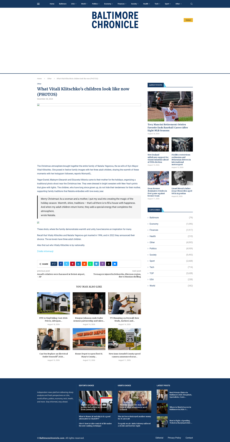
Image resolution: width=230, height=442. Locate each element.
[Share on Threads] (108, 264)
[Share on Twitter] (66, 264)
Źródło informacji (45, 251)
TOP (171, 273)
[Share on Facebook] (61, 264)
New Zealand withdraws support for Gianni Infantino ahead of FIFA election (158, 158)
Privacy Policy (174, 438)
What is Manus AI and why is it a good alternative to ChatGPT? (94, 417)
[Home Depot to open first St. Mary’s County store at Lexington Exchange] (89, 339)
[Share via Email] (114, 264)
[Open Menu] (38, 4)
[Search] (191, 4)
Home (52, 4)
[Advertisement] (115, 51)
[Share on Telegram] (96, 264)
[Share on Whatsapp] (90, 264)
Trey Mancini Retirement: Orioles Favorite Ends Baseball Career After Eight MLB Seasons (168, 127)
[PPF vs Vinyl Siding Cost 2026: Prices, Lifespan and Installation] (53, 303)
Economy (107, 4)
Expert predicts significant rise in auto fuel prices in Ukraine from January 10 (95, 407)
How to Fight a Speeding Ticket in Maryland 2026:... (181, 422)
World (83, 4)
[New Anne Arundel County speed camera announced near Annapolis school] (124, 339)
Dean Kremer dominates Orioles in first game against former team (157, 192)
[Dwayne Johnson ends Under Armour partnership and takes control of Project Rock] (89, 303)
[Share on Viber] (102, 264)
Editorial (159, 438)
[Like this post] (55, 264)
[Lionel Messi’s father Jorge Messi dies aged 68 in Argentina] (182, 178)
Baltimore (62, 4)
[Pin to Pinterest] (72, 264)
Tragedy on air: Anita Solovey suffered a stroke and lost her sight (134, 425)
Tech (156, 4)
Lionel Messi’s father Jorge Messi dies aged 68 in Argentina (182, 190)
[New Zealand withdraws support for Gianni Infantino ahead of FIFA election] (158, 144)
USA (73, 4)
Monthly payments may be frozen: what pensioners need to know (133, 407)
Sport (167, 4)
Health (145, 4)
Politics (95, 4)
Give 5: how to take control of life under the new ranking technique (95, 425)
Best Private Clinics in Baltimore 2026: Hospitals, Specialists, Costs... (181, 394)
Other (178, 4)
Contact (188, 20)
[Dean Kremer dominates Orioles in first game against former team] (158, 178)
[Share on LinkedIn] (78, 264)
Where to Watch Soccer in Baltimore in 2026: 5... (180, 408)
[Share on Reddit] (84, 264)
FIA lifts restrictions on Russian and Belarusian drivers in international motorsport (181, 160)
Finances (121, 4)
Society (134, 4)
